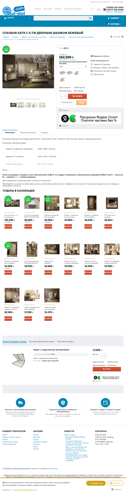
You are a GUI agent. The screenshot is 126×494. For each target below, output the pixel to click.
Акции (35, 446)
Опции (9, 226)
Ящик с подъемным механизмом (51, 350)
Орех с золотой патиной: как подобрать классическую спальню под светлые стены (76, 449)
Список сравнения (9, 444)
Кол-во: (95, 354)
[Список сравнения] (98, 9)
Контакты (109, 12)
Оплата (36, 435)
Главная (6, 37)
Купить (79, 96)
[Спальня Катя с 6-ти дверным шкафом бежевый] (28, 71)
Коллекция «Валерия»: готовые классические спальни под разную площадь (77, 443)
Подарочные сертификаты (99, 2)
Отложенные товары (10, 442)
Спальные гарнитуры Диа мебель (81, 37)
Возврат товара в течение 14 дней (105, 410)
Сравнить (65, 126)
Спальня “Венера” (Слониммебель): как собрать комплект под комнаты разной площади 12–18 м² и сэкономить (76, 456)
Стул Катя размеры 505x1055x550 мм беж (31, 263)
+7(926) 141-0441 (115, 7)
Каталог (15, 37)
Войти (4, 435)
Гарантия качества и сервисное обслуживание (63, 411)
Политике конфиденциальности (25, 490)
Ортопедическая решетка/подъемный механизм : (73, 62)
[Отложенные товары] (92, 9)
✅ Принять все (96, 483)
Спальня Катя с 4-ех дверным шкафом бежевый (11, 217)
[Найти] (90, 18)
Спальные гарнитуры (57, 37)
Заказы (5, 439)
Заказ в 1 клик (82, 102)
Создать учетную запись (11, 437)
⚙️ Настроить (115, 483)
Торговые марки (118, 2)
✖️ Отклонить (116, 489)
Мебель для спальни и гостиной (34, 37)
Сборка (36, 439)
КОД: (61, 48)
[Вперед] (123, 37)
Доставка (36, 437)
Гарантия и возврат (40, 442)
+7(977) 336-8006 (115, 9)
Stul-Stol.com (53, 469)
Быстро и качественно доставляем (20, 410)
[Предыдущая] (111, 37)
